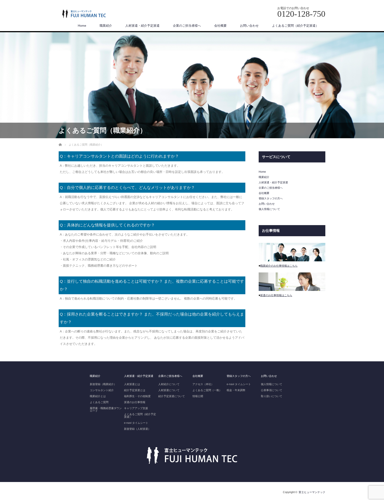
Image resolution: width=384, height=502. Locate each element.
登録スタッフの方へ (271, 198)
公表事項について (271, 390)
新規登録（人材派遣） (137, 429)
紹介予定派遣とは (134, 390)
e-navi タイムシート (136, 423)
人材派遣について (169, 390)
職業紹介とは (98, 396)
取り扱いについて (271, 396)
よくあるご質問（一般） (207, 390)
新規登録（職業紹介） (103, 384)
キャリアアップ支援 (136, 408)
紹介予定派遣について (171, 396)
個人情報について (269, 209)
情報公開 (197, 396)
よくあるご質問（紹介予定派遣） (295, 25)
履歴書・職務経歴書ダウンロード (106, 409)
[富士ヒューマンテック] (84, 14)
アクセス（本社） (203, 384)
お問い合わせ (249, 25)
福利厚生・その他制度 (137, 396)
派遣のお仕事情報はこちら (276, 295)
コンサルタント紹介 (102, 390)
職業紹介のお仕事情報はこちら (279, 265)
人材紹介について (169, 384)
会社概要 (220, 25)
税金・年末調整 (236, 390)
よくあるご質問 (99, 402)
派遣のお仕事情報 (134, 402)
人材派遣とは (132, 384)
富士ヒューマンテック (312, 492)
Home (82, 25)
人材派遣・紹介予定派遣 (142, 25)
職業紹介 (106, 25)
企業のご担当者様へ (187, 25)
